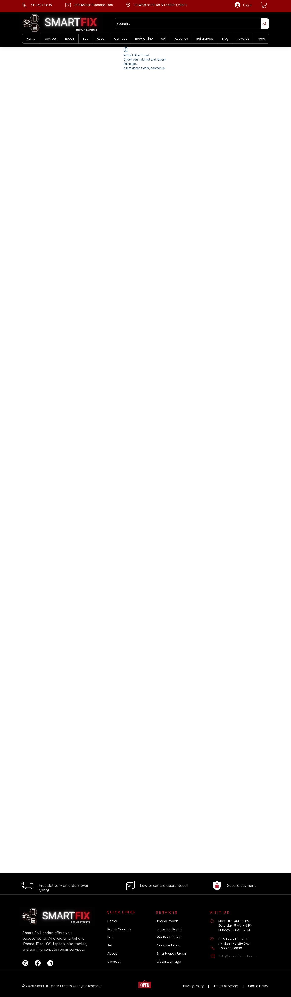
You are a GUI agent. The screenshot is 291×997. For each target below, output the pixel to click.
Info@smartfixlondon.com (239, 956)
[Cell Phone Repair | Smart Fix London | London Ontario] (25, 963)
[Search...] (265, 23)
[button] (264, 5)
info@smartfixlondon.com (94, 5)
